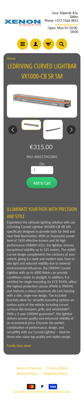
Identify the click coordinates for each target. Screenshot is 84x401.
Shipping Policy (55, 373)
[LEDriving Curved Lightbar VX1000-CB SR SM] (31, 125)
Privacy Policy (57, 368)
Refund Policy (28, 373)
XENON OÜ (40, 391)
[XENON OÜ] (23, 22)
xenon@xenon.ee (66, 24)
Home (11, 58)
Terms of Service (29, 368)
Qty (42, 164)
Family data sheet (19, 346)
